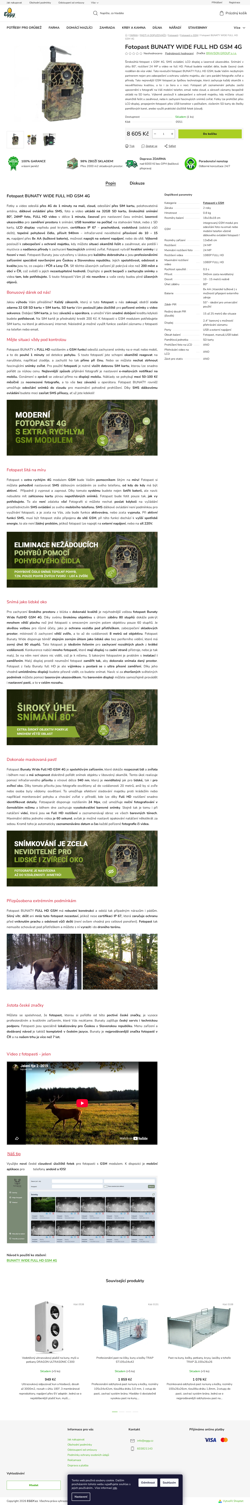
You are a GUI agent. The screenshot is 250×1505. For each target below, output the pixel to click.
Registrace (234, 2)
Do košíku (210, 134)
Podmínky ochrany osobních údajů (88, 1455)
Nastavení (81, 1497)
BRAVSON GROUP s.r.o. (221, 53)
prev (9, 1355)
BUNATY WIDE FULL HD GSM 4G (32, 1260)
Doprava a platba (78, 1465)
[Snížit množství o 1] (155, 134)
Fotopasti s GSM (213, 203)
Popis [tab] (110, 183)
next (240, 1355)
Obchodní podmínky (40, 2)
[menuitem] (24, 28)
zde (115, 1488)
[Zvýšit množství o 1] (172, 134)
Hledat (33, 1485)
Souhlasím (169, 1483)
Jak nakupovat (14, 2)
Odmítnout (148, 1483)
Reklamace (74, 1460)
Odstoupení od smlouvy (71, 2)
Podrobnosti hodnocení (179, 53)
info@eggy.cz (145, 1441)
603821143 (145, 1449)
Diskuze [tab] (137, 183)
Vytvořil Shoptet (233, 1501)
